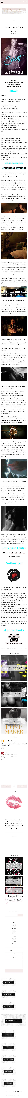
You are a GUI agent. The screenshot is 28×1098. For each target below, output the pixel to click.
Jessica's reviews (6, 648)
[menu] (2, 2)
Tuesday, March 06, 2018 (11, 741)
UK (16, 553)
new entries (6, 786)
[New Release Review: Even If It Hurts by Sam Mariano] (14, 893)
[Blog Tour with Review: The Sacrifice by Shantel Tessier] (14, 885)
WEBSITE (14, 639)
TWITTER (14, 641)
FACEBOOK (14, 635)
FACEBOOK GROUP (14, 643)
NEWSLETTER (14, 637)
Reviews (13, 648)
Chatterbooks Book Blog (15, 1095)
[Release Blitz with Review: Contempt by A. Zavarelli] (14, 904)
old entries (22, 786)
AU (24, 553)
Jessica (6, 752)
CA (20, 553)
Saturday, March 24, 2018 (11, 754)
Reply (2, 748)
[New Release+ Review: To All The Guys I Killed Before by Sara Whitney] (14, 874)
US (12, 553)
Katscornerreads (9, 740)
